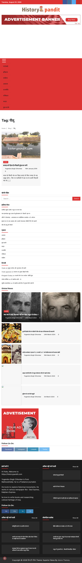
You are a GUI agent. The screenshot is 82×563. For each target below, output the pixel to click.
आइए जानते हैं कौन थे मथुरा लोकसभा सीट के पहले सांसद (36, 373)
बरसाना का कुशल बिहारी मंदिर (21, 272)
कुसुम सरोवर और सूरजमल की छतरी (17, 268)
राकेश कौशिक (5, 279)
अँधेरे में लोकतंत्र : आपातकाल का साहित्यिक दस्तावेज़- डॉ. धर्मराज (18, 217)
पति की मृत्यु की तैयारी (7, 225)
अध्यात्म (5, 84)
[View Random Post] (74, 84)
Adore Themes (64, 560)
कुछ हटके (6, 107)
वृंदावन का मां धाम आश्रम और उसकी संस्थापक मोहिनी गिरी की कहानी (19, 221)
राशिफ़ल (5, 95)
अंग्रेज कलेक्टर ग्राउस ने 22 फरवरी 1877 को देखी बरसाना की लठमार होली (41, 352)
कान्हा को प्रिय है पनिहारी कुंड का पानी (15, 165)
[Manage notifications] (4, 558)
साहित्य (5, 78)
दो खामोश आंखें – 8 (16, 279)
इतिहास (5, 72)
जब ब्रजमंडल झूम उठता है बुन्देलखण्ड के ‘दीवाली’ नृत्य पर (16, 213)
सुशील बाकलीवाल (6, 283)
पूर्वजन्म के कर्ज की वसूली (28, 394)
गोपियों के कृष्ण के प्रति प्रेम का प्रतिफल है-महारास (65, 498)
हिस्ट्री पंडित (32, 560)
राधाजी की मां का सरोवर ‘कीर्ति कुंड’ (24, 275)
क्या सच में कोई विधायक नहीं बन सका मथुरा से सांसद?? (21, 315)
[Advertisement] (41, 42)
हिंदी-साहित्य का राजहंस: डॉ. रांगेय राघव (62, 526)
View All (75, 466)
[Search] (77, 84)
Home (5, 66)
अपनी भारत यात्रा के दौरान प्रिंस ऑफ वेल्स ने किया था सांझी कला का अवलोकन (24, 538)
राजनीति (5, 90)
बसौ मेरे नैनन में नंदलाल (58, 486)
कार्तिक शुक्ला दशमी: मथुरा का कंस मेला (12, 210)
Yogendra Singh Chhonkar (13, 168)
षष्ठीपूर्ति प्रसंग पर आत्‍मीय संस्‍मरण (20, 526)
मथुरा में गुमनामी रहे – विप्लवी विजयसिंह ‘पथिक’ (64, 549)
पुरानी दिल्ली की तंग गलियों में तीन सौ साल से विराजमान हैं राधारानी (38, 331)
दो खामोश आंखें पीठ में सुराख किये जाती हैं (23, 283)
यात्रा (5, 101)
